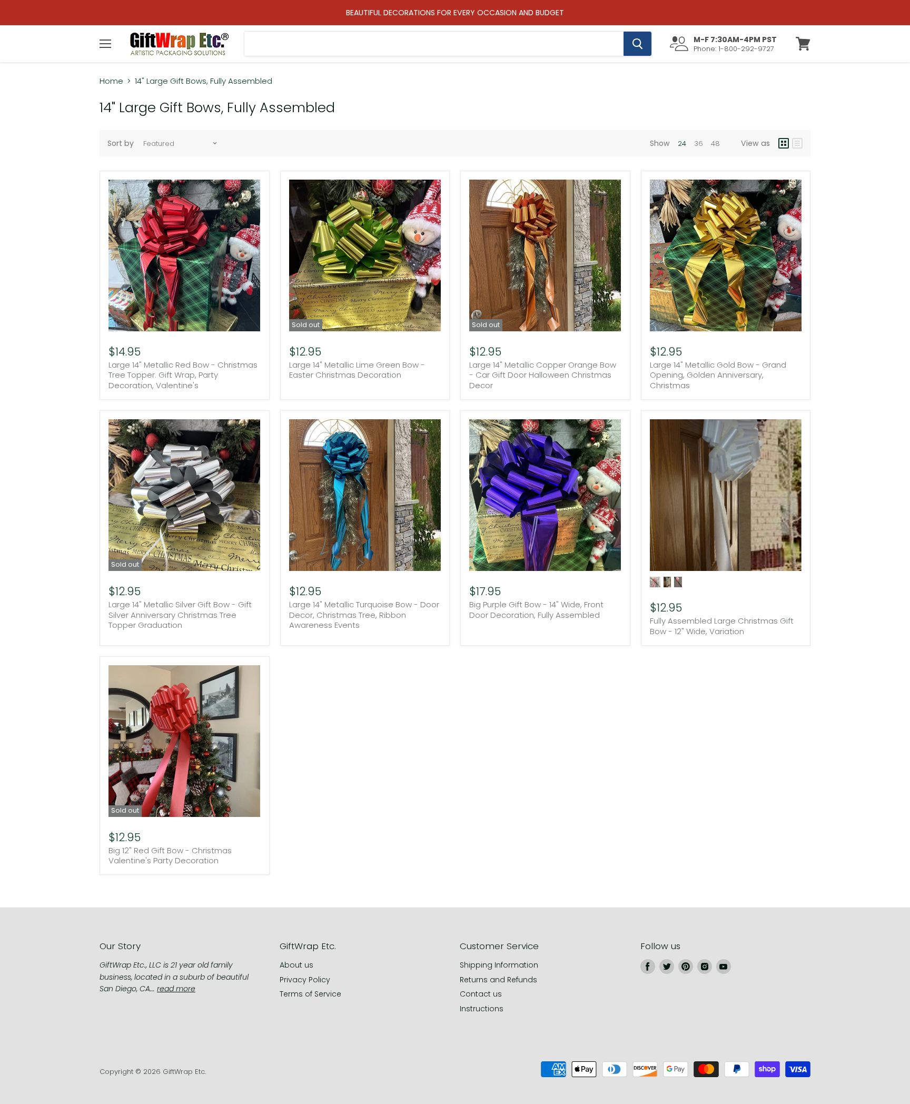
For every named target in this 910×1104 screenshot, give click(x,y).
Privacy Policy (305, 979)
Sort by (120, 143)
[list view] (797, 143)
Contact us (481, 994)
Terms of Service (310, 994)
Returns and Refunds (498, 979)
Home (111, 80)
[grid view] (783, 143)
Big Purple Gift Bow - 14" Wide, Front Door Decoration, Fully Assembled (536, 609)
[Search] (637, 44)
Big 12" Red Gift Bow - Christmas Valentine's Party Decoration (170, 855)
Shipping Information (499, 965)
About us (296, 965)
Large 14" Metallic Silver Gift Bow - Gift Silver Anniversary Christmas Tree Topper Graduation (180, 614)
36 (698, 144)
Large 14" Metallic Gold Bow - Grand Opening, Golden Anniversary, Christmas (718, 375)
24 (682, 144)
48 (715, 144)
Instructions (481, 1008)
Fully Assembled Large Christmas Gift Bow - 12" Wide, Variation (722, 626)
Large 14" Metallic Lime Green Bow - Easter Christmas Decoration (357, 370)
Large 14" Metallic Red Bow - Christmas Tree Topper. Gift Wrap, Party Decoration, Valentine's (183, 375)
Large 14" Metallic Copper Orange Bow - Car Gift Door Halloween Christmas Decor (542, 375)
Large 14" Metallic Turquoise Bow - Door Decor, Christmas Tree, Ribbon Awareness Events (364, 614)
